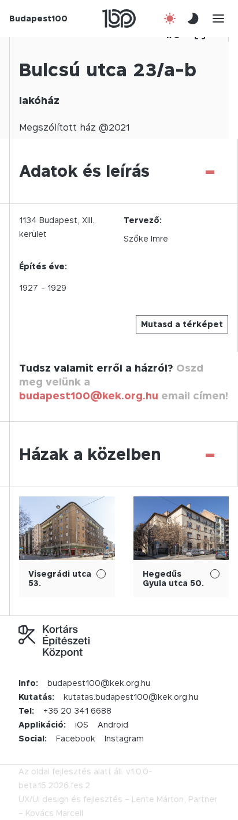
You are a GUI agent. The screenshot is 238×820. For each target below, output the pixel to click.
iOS (81, 724)
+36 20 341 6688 (77, 710)
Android (113, 724)
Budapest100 (38, 18)
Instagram (124, 738)
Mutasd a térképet (182, 324)
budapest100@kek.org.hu (88, 395)
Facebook (75, 738)
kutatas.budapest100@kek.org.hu (131, 697)
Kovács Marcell (54, 813)
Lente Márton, (159, 799)
